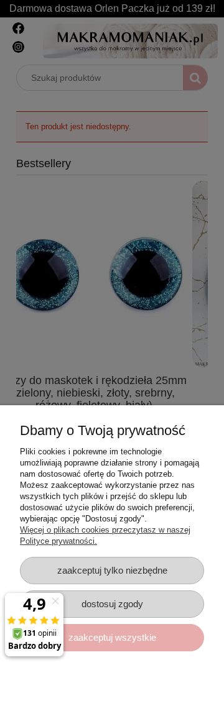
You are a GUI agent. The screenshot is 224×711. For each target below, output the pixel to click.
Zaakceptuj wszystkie (112, 637)
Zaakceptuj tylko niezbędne (112, 570)
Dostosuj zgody (112, 604)
